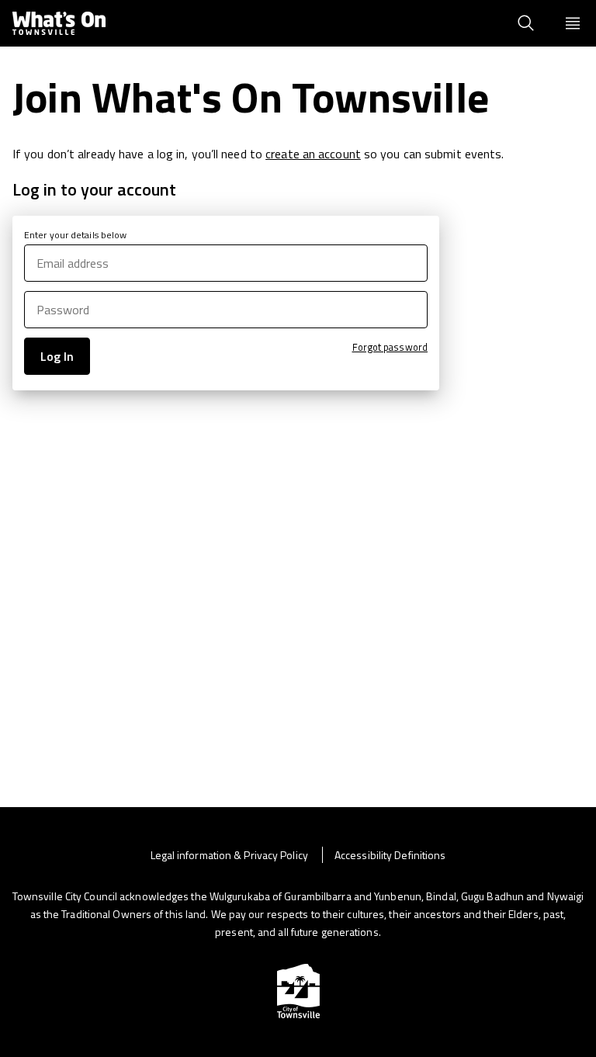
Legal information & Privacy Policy (231, 855)
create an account (313, 153)
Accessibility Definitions (390, 855)
